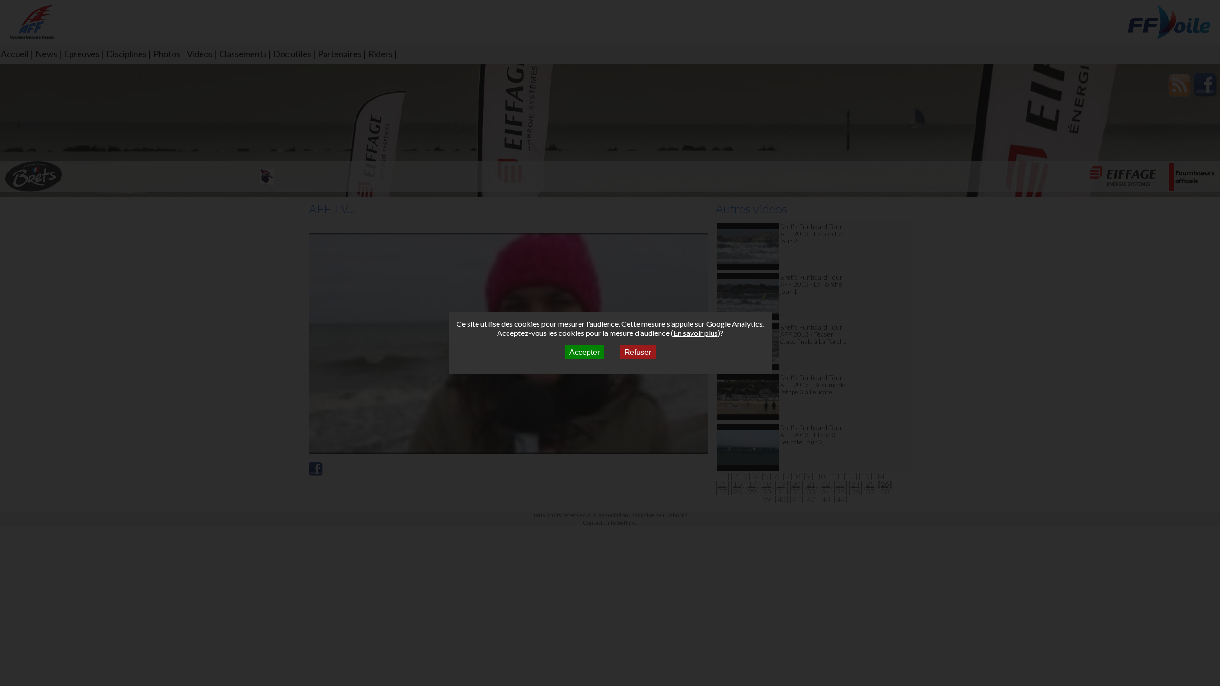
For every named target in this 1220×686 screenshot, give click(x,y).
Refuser (637, 352)
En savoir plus (695, 332)
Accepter (584, 352)
